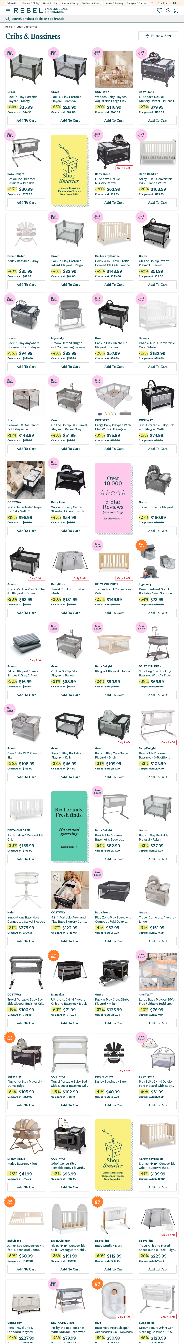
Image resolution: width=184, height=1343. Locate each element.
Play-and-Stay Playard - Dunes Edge (24, 1083)
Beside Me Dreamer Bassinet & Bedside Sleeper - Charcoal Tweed (25, 181)
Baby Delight (16, 173)
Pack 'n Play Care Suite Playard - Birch (111, 755)
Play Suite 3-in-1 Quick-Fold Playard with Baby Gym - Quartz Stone (155, 1083)
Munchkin (57, 994)
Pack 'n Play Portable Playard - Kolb (66, 755)
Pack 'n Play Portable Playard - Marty (22, 99)
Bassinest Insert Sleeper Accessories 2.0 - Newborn (114, 1330)
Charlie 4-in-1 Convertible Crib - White (157, 345)
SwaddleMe (147, 1322)
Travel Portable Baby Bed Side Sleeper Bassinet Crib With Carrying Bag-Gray (25, 1001)
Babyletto (14, 1240)
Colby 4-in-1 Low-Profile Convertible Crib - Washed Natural (113, 263)
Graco (11, 91)
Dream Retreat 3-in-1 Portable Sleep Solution (155, 591)
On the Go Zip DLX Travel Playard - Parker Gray (69, 427)
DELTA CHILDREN (106, 584)
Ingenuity (57, 338)
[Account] (168, 10)
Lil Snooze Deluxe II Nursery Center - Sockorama (108, 181)
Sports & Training (114, 3)
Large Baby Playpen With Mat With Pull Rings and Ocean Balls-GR (113, 427)
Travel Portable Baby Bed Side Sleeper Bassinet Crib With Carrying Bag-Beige (69, 1083)
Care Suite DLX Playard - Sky (25, 755)
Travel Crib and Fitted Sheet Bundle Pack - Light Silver (157, 1247)
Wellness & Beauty (92, 3)
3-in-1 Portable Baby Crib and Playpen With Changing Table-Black (156, 427)
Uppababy (14, 1322)
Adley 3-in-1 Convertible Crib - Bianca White (155, 181)
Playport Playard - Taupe (112, 671)
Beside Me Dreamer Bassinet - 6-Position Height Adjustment (154, 755)
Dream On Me (16, 256)
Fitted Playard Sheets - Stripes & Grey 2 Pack (23, 673)
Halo (10, 912)
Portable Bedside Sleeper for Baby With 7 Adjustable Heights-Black (25, 509)
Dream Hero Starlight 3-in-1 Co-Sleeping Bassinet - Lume (70, 345)
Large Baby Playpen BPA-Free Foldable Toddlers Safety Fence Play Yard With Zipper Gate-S (157, 1001)
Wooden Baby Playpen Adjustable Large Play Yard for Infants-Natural (112, 99)
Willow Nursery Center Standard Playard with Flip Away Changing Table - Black (69, 509)
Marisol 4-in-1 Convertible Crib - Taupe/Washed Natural (157, 1165)
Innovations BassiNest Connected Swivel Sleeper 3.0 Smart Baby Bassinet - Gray (26, 919)
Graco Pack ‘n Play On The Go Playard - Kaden (26, 591)
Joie (10, 420)
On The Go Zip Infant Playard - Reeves (154, 263)
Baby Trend (146, 91)
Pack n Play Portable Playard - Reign (153, 837)
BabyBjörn (58, 584)
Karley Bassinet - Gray (22, 261)
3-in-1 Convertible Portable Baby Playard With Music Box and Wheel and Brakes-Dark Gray (67, 1165)
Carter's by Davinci (107, 256)
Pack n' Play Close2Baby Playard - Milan (112, 1001)
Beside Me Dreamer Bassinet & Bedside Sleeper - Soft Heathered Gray (112, 837)
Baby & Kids (13, 3)
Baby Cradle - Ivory (108, 1245)
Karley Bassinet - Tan (22, 1163)
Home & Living (50, 3)
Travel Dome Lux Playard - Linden (157, 919)
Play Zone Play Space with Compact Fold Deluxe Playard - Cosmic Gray (114, 919)
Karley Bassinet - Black (111, 1081)
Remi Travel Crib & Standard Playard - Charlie (21, 1330)
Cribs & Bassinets (27, 26)
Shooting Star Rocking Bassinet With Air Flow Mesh (155, 673)
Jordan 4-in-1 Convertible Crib (113, 591)
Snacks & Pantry (70, 3)
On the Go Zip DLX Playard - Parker (64, 673)
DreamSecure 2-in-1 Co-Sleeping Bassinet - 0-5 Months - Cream (156, 1330)
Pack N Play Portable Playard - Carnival (66, 99)
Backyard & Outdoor (137, 3)
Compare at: (19, 112)
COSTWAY (102, 91)
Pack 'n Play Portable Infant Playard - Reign (67, 263)
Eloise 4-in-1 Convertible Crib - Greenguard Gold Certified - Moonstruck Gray (68, 1247)
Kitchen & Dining (30, 3)
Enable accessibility (168, 3)
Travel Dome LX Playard (156, 507)
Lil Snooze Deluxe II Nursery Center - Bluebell (156, 99)
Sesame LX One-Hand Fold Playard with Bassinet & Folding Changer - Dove (23, 427)
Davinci (144, 338)
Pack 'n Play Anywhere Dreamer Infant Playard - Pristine (25, 345)
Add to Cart (26, 120)
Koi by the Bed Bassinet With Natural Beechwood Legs (69, 1330)
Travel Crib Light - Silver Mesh (68, 591)
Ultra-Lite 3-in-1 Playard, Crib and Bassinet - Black (69, 1001)
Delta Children (148, 173)
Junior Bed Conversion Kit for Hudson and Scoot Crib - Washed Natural (25, 1247)
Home (8, 26)
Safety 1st (14, 1076)
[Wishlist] (159, 10)
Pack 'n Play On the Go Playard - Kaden (111, 345)
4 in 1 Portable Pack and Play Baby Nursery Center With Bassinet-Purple (69, 919)
